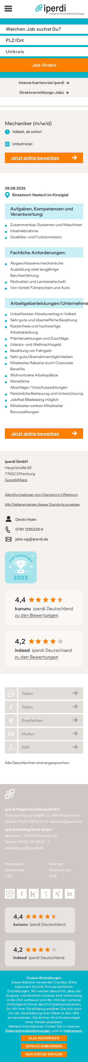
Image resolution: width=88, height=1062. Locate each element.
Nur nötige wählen (44, 1054)
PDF (26, 747)
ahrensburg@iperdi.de (24, 848)
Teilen (27, 693)
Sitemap (56, 863)
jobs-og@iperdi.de (31, 539)
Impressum (15, 863)
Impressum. (73, 1031)
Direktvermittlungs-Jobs (42, 92)
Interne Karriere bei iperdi (41, 82)
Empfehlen (32, 720)
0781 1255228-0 (29, 529)
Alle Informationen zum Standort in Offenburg (41, 494)
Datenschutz (60, 870)
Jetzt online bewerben (35, 158)
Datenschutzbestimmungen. (28, 1031)
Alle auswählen (44, 1038)
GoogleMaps (16, 479)
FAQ (8, 876)
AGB (53, 876)
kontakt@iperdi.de (66, 821)
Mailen (28, 733)
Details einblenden (44, 1046)
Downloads (14, 870)
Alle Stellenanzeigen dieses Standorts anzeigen (42, 504)
